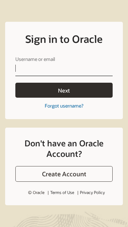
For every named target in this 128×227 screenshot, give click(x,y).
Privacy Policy (92, 192)
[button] (64, 174)
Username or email (35, 59)
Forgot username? (64, 105)
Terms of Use (62, 192)
